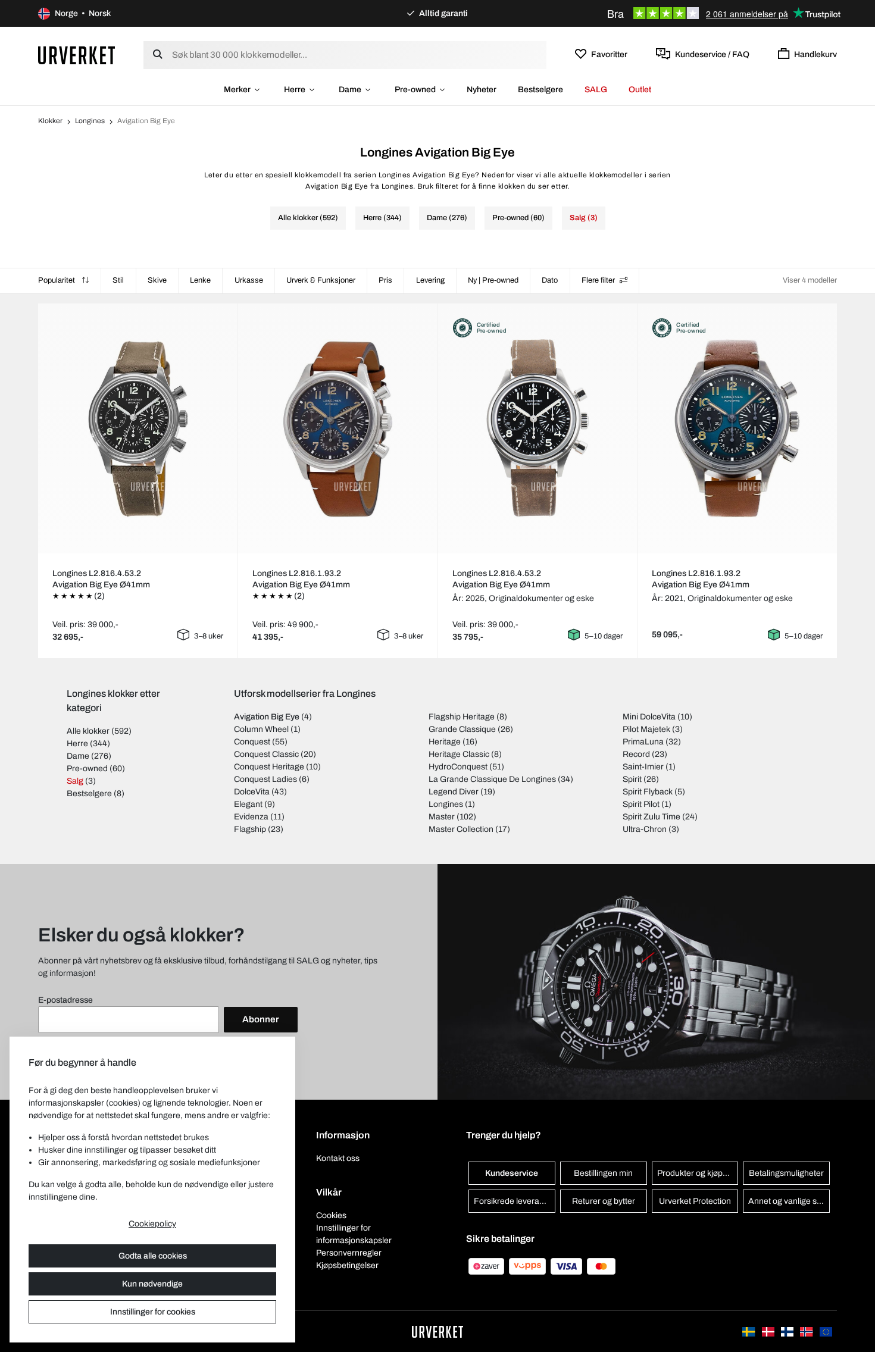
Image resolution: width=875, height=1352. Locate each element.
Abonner (260, 1019)
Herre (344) (382, 218)
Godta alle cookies (152, 1255)
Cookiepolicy (152, 1223)
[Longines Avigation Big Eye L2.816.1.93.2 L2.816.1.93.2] (737, 428)
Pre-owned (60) (518, 218)
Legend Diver (454, 791)
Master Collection (461, 829)
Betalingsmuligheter (786, 1173)
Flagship (250, 829)
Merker (237, 89)
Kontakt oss (338, 1158)
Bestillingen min (603, 1173)
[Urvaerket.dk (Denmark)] (769, 1331)
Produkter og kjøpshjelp (698, 1173)
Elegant (248, 804)
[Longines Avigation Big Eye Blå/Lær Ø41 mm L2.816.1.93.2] (337, 428)
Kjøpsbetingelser (347, 1265)
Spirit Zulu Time (651, 816)
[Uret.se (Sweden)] (749, 1331)
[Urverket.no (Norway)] (807, 1331)
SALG (596, 89)
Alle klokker (88, 731)
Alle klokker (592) (308, 218)
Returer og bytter (603, 1201)
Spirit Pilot (641, 804)
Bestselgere (540, 89)
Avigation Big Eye (266, 716)
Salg (75, 781)
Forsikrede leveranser (514, 1201)
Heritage (445, 741)
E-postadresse (65, 1000)
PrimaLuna (643, 741)
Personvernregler (349, 1252)
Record (636, 754)
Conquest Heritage (269, 766)
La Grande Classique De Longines (492, 779)
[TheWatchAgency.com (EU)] (826, 1331)
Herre (294, 89)
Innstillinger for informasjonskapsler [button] (354, 1234)
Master (442, 816)
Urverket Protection (695, 1201)
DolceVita (252, 791)
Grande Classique (462, 729)
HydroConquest (458, 766)
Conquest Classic (266, 754)
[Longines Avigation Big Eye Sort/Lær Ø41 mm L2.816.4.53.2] (137, 428)
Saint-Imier (643, 766)
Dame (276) (447, 218)
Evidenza (251, 816)
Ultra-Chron (645, 829)
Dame (350, 89)
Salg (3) (584, 218)
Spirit (632, 779)
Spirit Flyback (648, 791)
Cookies (331, 1215)
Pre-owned (415, 89)
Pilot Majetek (646, 729)
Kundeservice (511, 1173)
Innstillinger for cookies (152, 1311)
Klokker (50, 121)
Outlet (640, 89)
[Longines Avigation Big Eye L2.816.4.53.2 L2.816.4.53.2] (537, 428)
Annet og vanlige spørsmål (789, 1201)
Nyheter (481, 89)
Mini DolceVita (649, 716)
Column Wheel (261, 729)
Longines (90, 121)
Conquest (252, 741)
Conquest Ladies (265, 779)
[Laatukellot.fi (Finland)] (788, 1331)
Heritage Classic (459, 754)
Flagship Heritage (462, 716)
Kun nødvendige (152, 1283)
